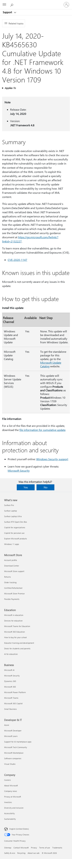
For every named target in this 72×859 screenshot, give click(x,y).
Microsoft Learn (10, 736)
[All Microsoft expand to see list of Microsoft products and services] (4, 5)
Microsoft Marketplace (13, 753)
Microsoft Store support (14, 571)
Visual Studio (9, 764)
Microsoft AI (9, 670)
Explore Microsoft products (15, 538)
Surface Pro (9, 505)
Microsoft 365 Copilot (13, 703)
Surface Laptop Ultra (13, 516)
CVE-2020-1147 (17, 260)
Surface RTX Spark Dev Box (15, 522)
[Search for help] (12, 4)
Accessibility (9, 813)
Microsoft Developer (12, 730)
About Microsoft (11, 785)
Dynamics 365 (10, 681)
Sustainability (10, 819)
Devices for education (13, 620)
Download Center (11, 565)
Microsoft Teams (11, 698)
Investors (8, 802)
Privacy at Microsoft (12, 796)
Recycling (21, 853)
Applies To (10, 88)
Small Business (10, 709)
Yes (26, 487)
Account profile (10, 560)
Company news (10, 791)
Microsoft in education (13, 615)
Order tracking (10, 582)
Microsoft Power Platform (15, 692)
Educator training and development (19, 643)
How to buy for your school (15, 637)
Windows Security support (52, 459)
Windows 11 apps (11, 544)
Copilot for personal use (14, 533)
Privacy (34, 847)
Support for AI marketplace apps (17, 741)
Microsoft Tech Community (15, 747)
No (45, 487)
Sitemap (7, 847)
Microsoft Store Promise (14, 593)
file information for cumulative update (42, 430)
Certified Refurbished (13, 588)
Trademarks (57, 847)
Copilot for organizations (14, 527)
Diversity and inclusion (13, 807)
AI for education (11, 654)
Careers (7, 780)
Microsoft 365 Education (14, 631)
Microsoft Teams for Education (17, 626)
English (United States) (19, 829)
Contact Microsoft (21, 847)
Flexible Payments (11, 599)
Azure (6, 725)
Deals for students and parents (17, 648)
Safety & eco (9, 853)
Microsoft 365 (10, 686)
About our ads (33, 853)
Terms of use (44, 847)
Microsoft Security (19, 470)
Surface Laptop (10, 510)
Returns (7, 577)
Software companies (12, 758)
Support (8, 12)
